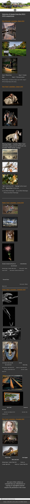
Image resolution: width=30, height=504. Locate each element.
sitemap (4, 501)
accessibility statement (22, 501)
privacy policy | (15, 501)
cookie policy (9, 501)
